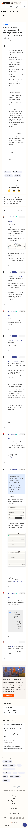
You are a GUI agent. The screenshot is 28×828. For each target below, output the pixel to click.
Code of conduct (8, 707)
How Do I (5, 19)
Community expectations (11, 712)
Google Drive (7, 773)
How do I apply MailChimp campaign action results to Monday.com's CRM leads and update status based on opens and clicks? (13, 746)
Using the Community (10, 710)
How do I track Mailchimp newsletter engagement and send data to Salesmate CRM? (13, 734)
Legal (16, 825)
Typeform (8, 172)
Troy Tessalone (12, 217)
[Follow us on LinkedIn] (14, 818)
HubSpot (21, 773)
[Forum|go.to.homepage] (11, 3)
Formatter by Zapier (8, 769)
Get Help (3, 11)
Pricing (14, 796)
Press (14, 803)
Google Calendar (15, 776)
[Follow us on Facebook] (11, 818)
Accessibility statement (19, 790)
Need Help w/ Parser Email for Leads (12, 740)
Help (14, 798)
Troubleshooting (8, 742)
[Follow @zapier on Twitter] (20, 818)
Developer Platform (14, 801)
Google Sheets (17, 172)
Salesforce (6, 780)
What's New (4, 15)
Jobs (14, 806)
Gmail (19, 765)
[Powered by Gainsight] (14, 787)
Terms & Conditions (8, 790)
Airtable (5, 776)
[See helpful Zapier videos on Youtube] (23, 818)
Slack (14, 773)
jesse (9, 642)
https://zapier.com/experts (15, 457)
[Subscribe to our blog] (17, 818)
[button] (24, 2)
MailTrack (17, 175)
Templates (14, 811)
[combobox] (14, 6)
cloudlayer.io (8, 175)
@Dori (11, 221)
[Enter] (2, 6)
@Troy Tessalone (17, 276)
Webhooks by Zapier (9, 765)
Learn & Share (13, 11)
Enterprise (14, 808)
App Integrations (14, 813)
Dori (10, 46)
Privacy (22, 825)
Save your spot (8, 695)
